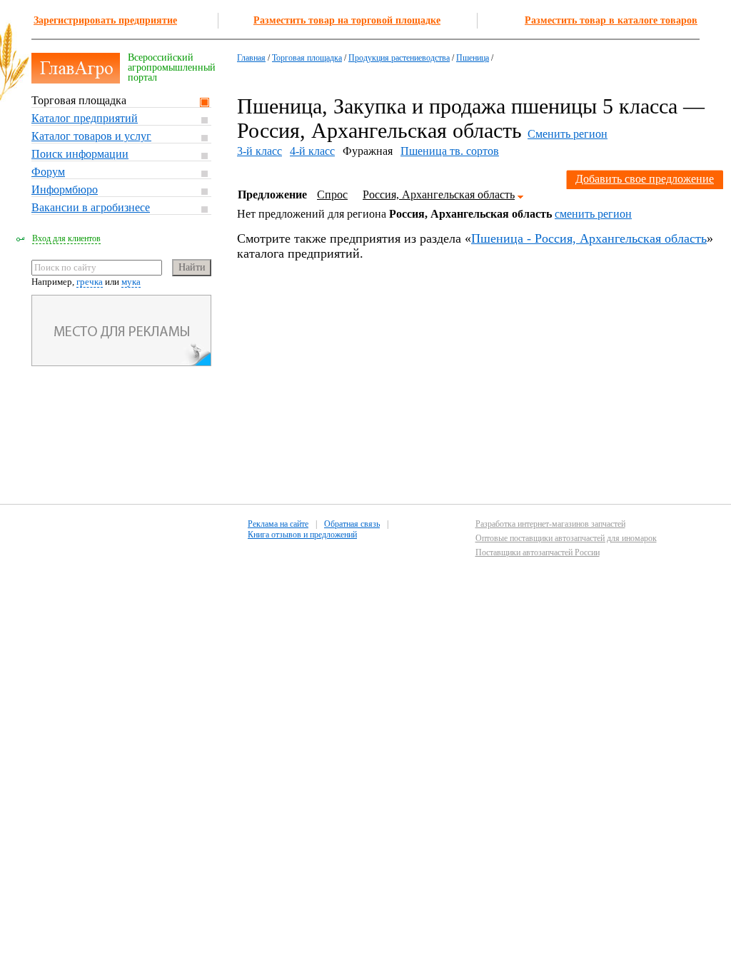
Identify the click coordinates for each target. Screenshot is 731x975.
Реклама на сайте (278, 524)
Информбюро (64, 189)
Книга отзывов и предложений (302, 535)
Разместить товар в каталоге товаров (611, 20)
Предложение (272, 194)
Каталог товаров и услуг (91, 136)
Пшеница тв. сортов (449, 151)
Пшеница (472, 58)
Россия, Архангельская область (439, 194)
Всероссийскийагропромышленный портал (172, 67)
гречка (89, 281)
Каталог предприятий (84, 118)
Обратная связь (352, 524)
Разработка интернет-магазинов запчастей (550, 524)
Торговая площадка (78, 100)
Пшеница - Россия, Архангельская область (589, 238)
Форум (48, 172)
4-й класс (312, 151)
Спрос (332, 194)
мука (131, 281)
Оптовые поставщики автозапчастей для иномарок (566, 538)
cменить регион (593, 214)
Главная (251, 58)
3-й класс (259, 151)
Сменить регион (568, 134)
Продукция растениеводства (399, 58)
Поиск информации (79, 154)
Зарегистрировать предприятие (105, 20)
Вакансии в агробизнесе (90, 207)
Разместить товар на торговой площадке (346, 20)
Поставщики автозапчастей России (537, 552)
